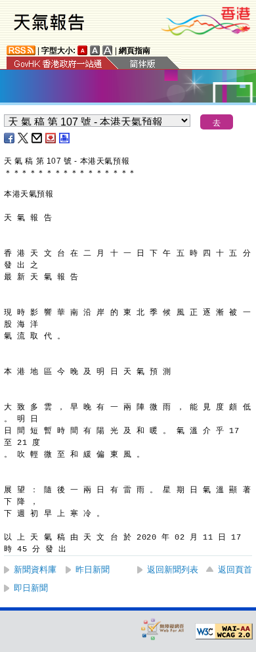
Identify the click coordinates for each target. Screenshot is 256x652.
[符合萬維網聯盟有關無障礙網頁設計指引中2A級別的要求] (224, 631)
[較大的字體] (95, 50)
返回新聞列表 (172, 569)
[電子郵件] (37, 138)
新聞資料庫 (35, 569)
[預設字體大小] (82, 50)
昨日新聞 (92, 569)
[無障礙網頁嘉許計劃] (162, 628)
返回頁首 (235, 569)
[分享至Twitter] (24, 138)
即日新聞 (31, 588)
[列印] (65, 138)
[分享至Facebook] (10, 138)
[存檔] (51, 138)
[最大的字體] (107, 50)
